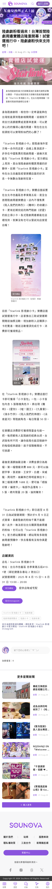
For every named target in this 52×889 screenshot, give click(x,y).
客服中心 (26, 852)
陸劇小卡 (24, 618)
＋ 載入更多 (26, 804)
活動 (10, 52)
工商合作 (26, 842)
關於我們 (8, 836)
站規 (26, 836)
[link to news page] (26, 690)
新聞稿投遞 (43, 842)
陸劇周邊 (29, 613)
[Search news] (32, 4)
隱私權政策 (9, 842)
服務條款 (44, 836)
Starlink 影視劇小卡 (12, 613)
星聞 (4, 52)
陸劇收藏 (36, 618)
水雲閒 (34, 52)
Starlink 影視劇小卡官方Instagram (22, 627)
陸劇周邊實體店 (10, 618)
